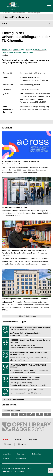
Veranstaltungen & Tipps (14, 322)
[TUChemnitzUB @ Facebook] (6, 414)
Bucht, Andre (18, 49)
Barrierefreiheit (21, 458)
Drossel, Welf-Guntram (23, 52)
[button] (46, 6)
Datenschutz (36, 454)
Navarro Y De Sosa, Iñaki (36, 49)
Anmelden (6, 454)
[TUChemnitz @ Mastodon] (39, 414)
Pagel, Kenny (7, 52)
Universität (7, 444)
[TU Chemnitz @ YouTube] (47, 414)
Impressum (21, 454)
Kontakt (18, 440)
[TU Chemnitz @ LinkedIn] (22, 414)
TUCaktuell (7, 128)
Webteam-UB (7, 471)
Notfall (5, 440)
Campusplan (32, 440)
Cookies (6, 458)
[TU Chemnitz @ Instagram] (14, 414)
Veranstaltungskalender (15, 399)
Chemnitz (21, 444)
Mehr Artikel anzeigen (27, 316)
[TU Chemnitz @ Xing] (31, 414)
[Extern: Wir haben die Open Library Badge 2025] (26, 427)
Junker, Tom (7, 49)
